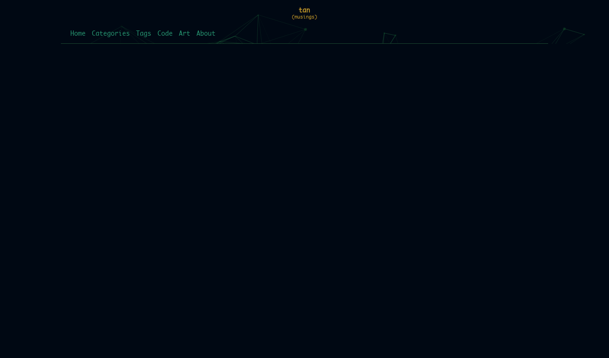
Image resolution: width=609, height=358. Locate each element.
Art (184, 34)
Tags (143, 34)
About (206, 34)
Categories (111, 34)
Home (78, 34)
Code (165, 34)
